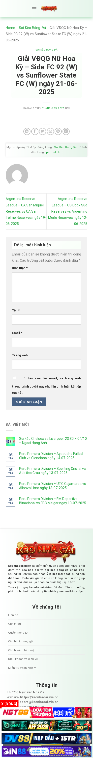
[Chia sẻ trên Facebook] (34, 131)
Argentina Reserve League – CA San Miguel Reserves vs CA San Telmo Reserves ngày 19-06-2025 (26, 211)
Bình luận (20, 268)
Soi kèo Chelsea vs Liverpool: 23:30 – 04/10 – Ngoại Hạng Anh (53, 441)
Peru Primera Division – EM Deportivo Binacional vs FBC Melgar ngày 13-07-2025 (52, 501)
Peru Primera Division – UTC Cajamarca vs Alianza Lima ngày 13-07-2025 (52, 486)
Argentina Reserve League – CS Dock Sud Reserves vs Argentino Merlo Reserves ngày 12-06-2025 (67, 211)
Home (10, 28)
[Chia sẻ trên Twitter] (42, 131)
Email (17, 333)
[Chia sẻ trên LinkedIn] (66, 131)
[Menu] (34, 8)
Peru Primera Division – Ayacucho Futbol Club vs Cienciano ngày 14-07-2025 (51, 456)
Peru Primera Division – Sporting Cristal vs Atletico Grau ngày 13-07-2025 (52, 471)
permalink (53, 152)
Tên (16, 310)
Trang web (20, 355)
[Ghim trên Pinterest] (58, 131)
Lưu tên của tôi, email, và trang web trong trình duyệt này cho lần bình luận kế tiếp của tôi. (46, 385)
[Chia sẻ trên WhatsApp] (27, 131)
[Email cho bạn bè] (50, 131)
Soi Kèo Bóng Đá (32, 28)
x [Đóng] (9, 704)
